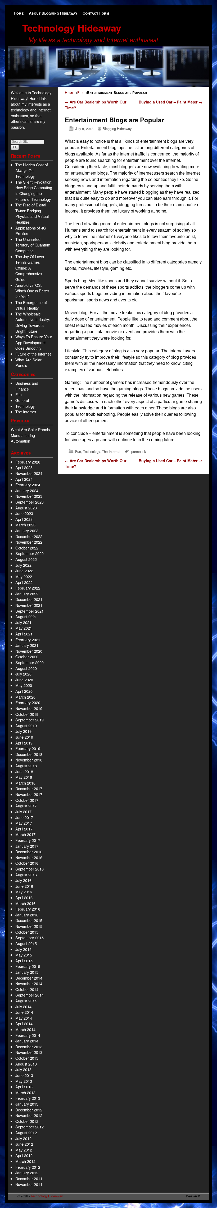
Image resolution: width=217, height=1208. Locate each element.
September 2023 (29, 502)
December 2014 (28, 978)
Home (19, 13)
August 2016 (26, 874)
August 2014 (26, 1000)
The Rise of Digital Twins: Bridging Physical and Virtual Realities (32, 213)
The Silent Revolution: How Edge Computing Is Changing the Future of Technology (33, 190)
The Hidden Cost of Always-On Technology (31, 170)
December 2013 (28, 1046)
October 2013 (26, 1058)
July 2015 (23, 949)
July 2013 (23, 1069)
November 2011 (28, 1184)
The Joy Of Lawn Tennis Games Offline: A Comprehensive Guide (29, 268)
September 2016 (29, 869)
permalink (138, 451)
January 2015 (26, 972)
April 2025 (24, 467)
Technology (25, 406)
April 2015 (24, 960)
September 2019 (29, 719)
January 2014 (26, 1041)
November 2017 (28, 794)
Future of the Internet (33, 354)
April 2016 (24, 897)
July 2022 (23, 565)
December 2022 (28, 536)
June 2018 (24, 771)
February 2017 (27, 840)
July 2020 (23, 674)
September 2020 (29, 662)
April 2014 (24, 1023)
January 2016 (26, 914)
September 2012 (29, 1126)
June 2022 (24, 570)
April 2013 (24, 1086)
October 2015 (26, 932)
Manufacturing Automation (23, 438)
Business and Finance (26, 386)
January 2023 (26, 530)
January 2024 (26, 490)
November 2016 (28, 857)
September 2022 (29, 553)
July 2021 (23, 622)
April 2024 (24, 479)
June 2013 (24, 1075)
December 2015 (28, 920)
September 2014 (29, 995)
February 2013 (27, 1098)
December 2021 (28, 599)
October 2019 (26, 714)
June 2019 (24, 737)
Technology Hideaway (71, 27)
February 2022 (27, 588)
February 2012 (27, 1167)
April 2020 (24, 691)
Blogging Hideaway (117, 128)
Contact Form (96, 13)
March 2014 (25, 1029)
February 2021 (27, 639)
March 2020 (25, 697)
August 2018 (26, 765)
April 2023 (24, 519)
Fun (18, 394)
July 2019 (23, 731)
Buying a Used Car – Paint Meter (170, 102)
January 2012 (26, 1172)
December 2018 (28, 754)
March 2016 (25, 903)
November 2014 (28, 983)
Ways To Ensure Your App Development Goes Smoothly (33, 342)
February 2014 (27, 1035)
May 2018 (23, 777)
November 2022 (28, 542)
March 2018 (25, 783)
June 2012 (24, 1144)
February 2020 (27, 702)
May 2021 (23, 628)
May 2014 (23, 1018)
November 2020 (28, 651)
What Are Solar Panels (30, 429)
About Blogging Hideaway (53, 13)
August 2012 (26, 1132)
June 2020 (24, 679)
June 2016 (24, 886)
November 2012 (28, 1115)
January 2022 (26, 593)
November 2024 (28, 473)
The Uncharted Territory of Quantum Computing (32, 244)
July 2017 (23, 811)
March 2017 (25, 834)
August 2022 (26, 559)
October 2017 (26, 800)
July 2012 (23, 1138)
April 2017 (24, 829)
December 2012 (28, 1109)
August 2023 (26, 507)
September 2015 (29, 937)
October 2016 (26, 863)
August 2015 (26, 943)
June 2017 (24, 817)
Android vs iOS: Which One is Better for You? (32, 290)
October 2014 (26, 989)
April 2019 (24, 743)
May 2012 (23, 1150)
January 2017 (26, 846)
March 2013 (25, 1092)
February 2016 (27, 909)
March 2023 (25, 524)
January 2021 (26, 645)
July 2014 (23, 1006)
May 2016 (23, 891)
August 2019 (26, 725)
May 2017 (23, 823)
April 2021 (24, 634)
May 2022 (23, 576)
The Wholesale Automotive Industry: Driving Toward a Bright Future (32, 322)
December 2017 (28, 788)
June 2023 (24, 513)
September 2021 (29, 611)
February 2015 (27, 966)
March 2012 (25, 1161)
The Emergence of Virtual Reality (31, 305)
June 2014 (24, 1012)
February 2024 (27, 484)
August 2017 (26, 805)
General (22, 400)
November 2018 (28, 760)
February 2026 (27, 462)
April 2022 (24, 582)
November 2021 (28, 605)
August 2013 (26, 1064)
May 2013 (23, 1081)
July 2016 (23, 880)
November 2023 (28, 496)
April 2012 (24, 1155)
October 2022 (26, 548)
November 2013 (28, 1052)
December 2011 (28, 1178)
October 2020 (26, 656)
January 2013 (26, 1104)
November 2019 (28, 708)
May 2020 (23, 685)
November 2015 (28, 926)
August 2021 (26, 616)
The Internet (25, 411)
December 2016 (28, 851)
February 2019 (27, 748)
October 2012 (26, 1121)
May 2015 (23, 955)
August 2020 (26, 668)
